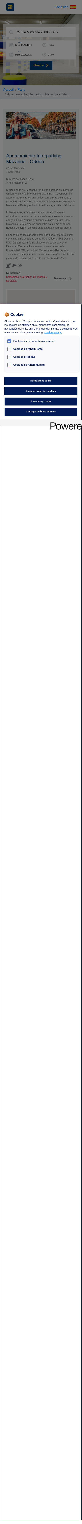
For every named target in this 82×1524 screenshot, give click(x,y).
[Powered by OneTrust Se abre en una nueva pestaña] (65, 423)
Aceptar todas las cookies (41, 391)
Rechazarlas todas (41, 381)
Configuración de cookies (41, 411)
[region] (41, 912)
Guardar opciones (41, 401)
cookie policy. (53, 332)
